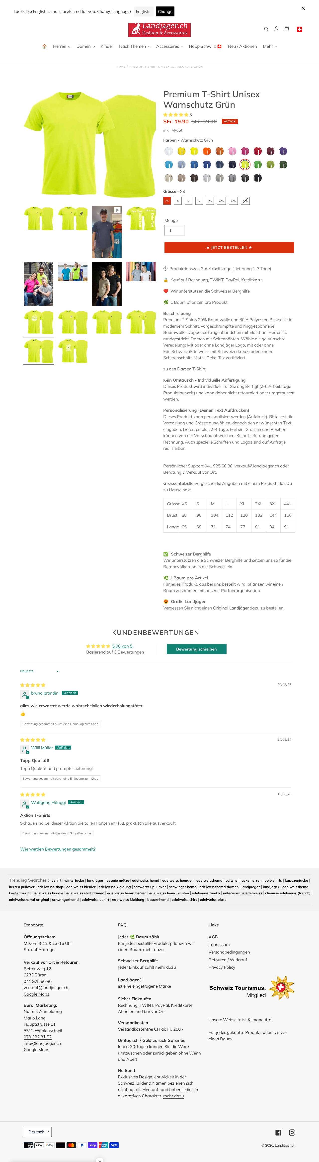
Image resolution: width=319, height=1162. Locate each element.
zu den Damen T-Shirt (184, 368)
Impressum (219, 944)
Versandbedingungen (229, 952)
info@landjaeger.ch (42, 1043)
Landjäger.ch (285, 1145)
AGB (213, 936)
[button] (176, 114)
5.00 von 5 (122, 646)
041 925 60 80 (38, 981)
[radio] (168, 151)
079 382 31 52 (38, 1036)
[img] (32, 685)
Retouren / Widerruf (228, 959)
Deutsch (36, 1131)
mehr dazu (153, 949)
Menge (171, 220)
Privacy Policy (222, 967)
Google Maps (36, 994)
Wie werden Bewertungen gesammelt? (58, 849)
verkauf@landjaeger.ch (46, 987)
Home (120, 66)
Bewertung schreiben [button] (196, 649)
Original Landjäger (231, 607)
